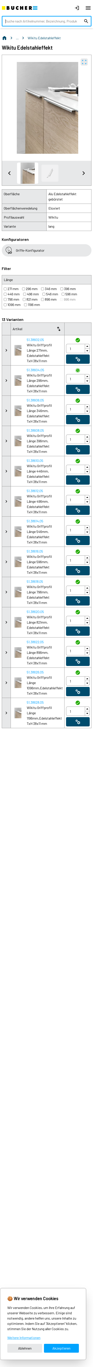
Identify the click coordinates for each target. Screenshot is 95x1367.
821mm (32, 299)
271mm (13, 289)
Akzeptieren (61, 1348)
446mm (14, 294)
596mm (71, 294)
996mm (70, 299)
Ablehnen (25, 1348)
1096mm (14, 304)
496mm (33, 294)
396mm (70, 289)
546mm (52, 294)
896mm (51, 299)
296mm (32, 289)
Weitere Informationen (23, 1337)
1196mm (34, 304)
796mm (13, 299)
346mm (51, 289)
